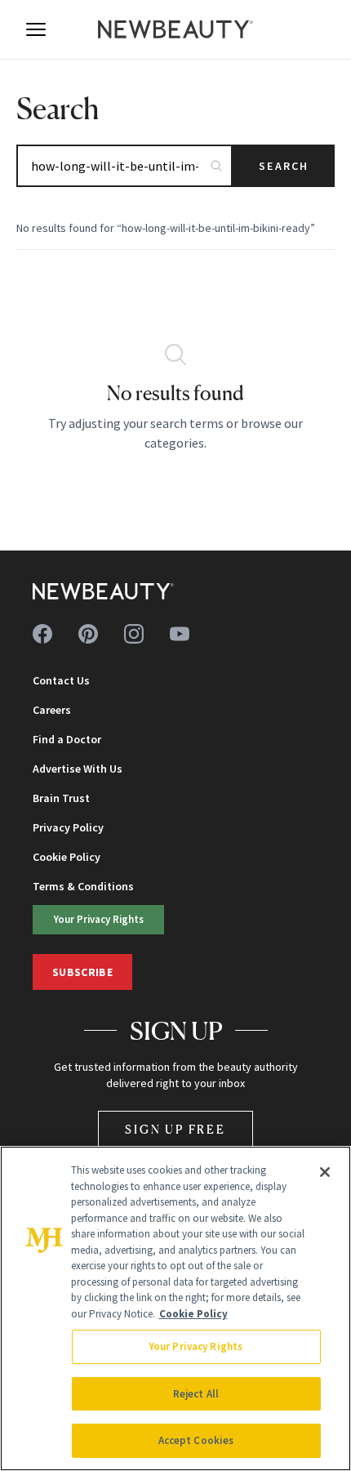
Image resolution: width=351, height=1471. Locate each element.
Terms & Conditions (83, 886)
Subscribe (82, 972)
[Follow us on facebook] (42, 634)
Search (284, 165)
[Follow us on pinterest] (88, 634)
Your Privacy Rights (99, 918)
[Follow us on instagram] (134, 634)
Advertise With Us (77, 768)
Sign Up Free (175, 1129)
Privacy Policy (68, 827)
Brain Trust (61, 798)
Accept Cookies (196, 1440)
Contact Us (61, 680)
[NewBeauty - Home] (175, 29)
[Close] (325, 1172)
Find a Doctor (67, 739)
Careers (52, 709)
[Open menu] (36, 29)
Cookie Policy (66, 856)
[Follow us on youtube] (179, 634)
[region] (175, 1308)
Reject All (196, 1394)
